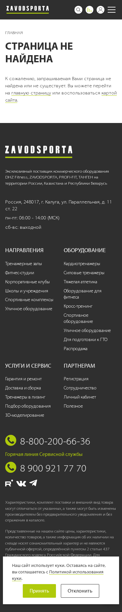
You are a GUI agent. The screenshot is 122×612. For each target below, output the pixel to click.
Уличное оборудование (28, 308)
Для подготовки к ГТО (85, 339)
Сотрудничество (80, 388)
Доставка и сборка (23, 388)
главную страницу (31, 92)
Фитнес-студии (19, 272)
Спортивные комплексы (29, 299)
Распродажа (76, 348)
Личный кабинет (80, 397)
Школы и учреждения (26, 290)
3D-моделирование (24, 415)
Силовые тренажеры (84, 272)
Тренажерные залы (23, 263)
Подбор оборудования (28, 406)
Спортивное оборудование (78, 318)
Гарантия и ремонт (23, 378)
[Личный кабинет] (100, 10)
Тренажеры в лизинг (25, 397)
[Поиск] (78, 10)
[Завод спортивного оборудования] (28, 10)
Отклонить (80, 591)
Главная (14, 32)
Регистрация (76, 378)
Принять (39, 591)
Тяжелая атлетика (80, 281)
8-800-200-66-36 (55, 441)
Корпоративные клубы (27, 281)
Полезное (73, 406)
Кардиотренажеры (82, 263)
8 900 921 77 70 (53, 468)
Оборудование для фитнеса (83, 294)
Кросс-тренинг (78, 306)
